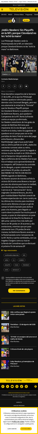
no (14, 260)
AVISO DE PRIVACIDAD (19, 405)
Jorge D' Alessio (22, 1)
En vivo (26, 20)
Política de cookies (18, 422)
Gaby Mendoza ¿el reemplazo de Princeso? (22, 362)
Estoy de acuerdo (26, 428)
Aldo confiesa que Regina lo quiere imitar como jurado (23, 313)
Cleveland (26, 265)
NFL (24, 255)
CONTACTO (19, 402)
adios (6, 260)
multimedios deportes (12, 255)
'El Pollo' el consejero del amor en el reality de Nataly (23, 338)
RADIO (10, 15)
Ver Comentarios (19, 291)
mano (16, 265)
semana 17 (16, 270)
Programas (28, 15)
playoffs (7, 265)
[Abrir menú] (2, 9)
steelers (21, 260)
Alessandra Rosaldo (32, 1)
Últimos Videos (19, 15)
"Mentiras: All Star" (13, 1)
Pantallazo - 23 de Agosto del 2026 (22, 324)
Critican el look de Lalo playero (21, 349)
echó (6, 270)
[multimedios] (19, 5)
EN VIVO (3, 15)
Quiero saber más (12, 428)
